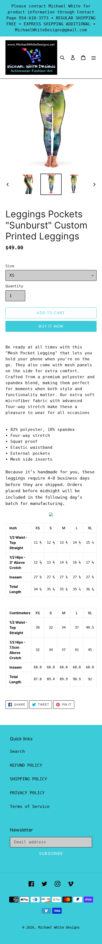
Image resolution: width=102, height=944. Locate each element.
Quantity (14, 286)
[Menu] (93, 57)
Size (9, 266)
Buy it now (51, 326)
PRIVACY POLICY (27, 792)
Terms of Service (30, 806)
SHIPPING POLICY (28, 778)
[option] (28, 184)
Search (17, 751)
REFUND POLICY (26, 765)
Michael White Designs (59, 927)
